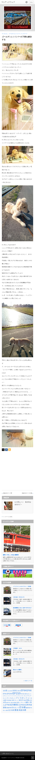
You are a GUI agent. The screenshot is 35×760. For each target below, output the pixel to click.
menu (31, 2)
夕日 (31, 700)
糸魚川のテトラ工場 (27, 493)
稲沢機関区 (14, 705)
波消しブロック (21, 702)
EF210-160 (24, 694)
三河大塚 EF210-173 (18, 597)
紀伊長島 (22, 705)
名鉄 (25, 700)
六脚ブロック (15, 700)
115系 (5, 691)
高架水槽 (22, 710)
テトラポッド (21, 698)
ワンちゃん (4, 33)
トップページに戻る (7, 516)
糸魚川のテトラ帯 (7, 493)
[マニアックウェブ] (8, 2)
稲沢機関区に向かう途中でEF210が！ (22, 607)
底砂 (12, 702)
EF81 (5, 694)
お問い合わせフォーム (8, 753)
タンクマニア (27, 695)
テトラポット (11, 698)
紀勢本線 (28, 705)
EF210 (16, 693)
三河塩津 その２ (17, 648)
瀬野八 (27, 702)
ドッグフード (24, 33)
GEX (28, 693)
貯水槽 (22, 707)
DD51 (15, 691)
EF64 (23, 690)
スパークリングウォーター (17, 695)
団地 (27, 700)
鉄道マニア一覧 (28, 680)
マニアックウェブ (11, 757)
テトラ (5, 698)
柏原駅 (14, 702)
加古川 (21, 700)
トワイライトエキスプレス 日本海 (22, 586)
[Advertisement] (17, 471)
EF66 (29, 690)
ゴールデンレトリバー (14, 33)
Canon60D (9, 690)
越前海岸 (28, 707)
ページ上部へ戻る (32, 757)
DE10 (19, 690)
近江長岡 (11, 710)
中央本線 (8, 700)
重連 (16, 710)
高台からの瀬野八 (17, 669)
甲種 (8, 705)
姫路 (7, 702)
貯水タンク (15, 707)
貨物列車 (9, 707)
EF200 (9, 694)
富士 (9, 702)
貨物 (4, 707)
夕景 (4, 702)
